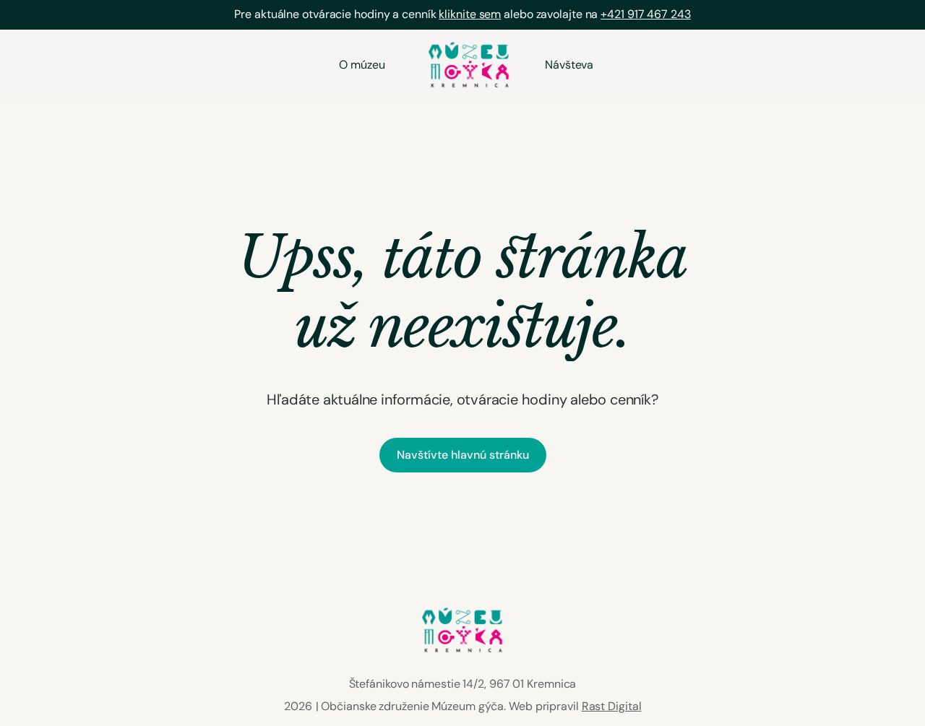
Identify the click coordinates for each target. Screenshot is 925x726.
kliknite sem (470, 14)
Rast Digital (612, 706)
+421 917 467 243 (645, 14)
